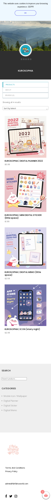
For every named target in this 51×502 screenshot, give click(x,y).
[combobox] (26, 108)
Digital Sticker (10, 405)
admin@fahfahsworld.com (16, 483)
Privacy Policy (11, 471)
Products (10, 84)
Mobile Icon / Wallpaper (15, 396)
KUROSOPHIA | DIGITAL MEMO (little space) (23, 274)
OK (25, 13)
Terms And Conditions (15, 467)
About (8, 90)
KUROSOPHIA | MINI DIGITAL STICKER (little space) (23, 216)
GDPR (31, 7)
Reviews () (9, 95)
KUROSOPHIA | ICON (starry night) (22, 329)
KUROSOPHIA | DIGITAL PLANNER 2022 (24, 160)
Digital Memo (10, 410)
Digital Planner (11, 400)
